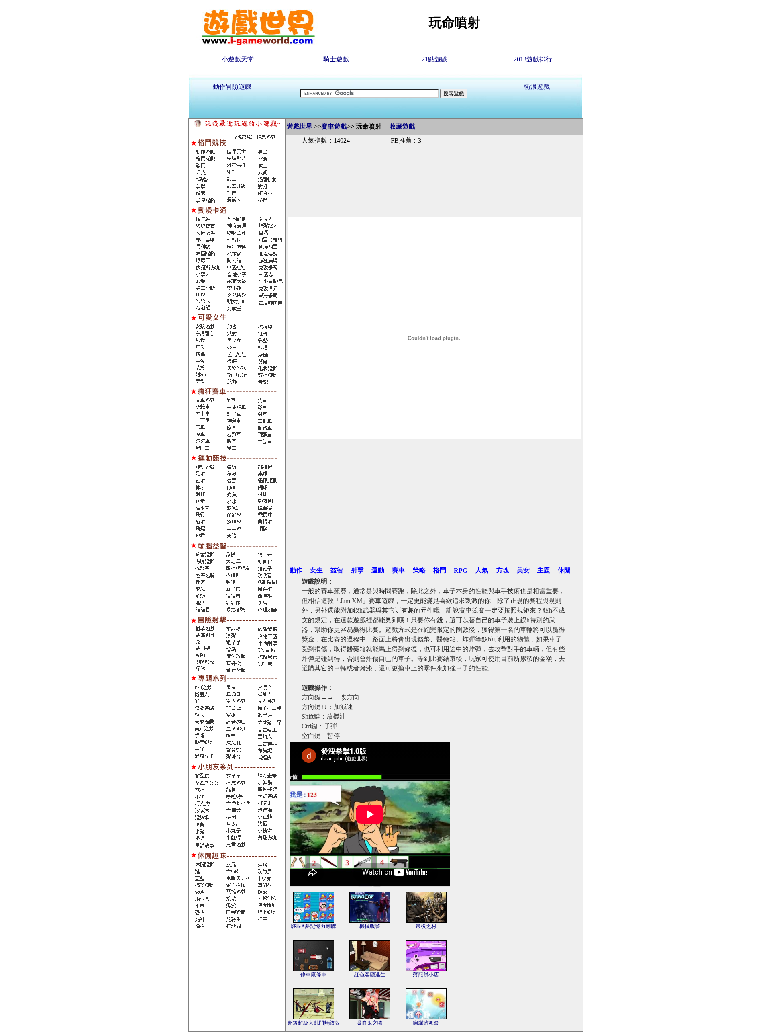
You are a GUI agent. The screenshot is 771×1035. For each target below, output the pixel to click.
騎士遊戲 (336, 59)
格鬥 (439, 570)
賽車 (398, 570)
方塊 (502, 570)
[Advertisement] (434, 172)
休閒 (564, 570)
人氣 (481, 570)
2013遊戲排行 (533, 59)
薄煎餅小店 (426, 974)
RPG (460, 570)
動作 (296, 570)
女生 (316, 570)
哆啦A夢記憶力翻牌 (313, 926)
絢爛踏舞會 (426, 1023)
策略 (419, 570)
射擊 (357, 570)
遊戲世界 (299, 126)
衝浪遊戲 (537, 86)
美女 (523, 570)
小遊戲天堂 (238, 59)
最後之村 (426, 926)
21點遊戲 (434, 59)
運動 (377, 570)
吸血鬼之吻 (370, 1023)
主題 (543, 570)
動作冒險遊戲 (232, 86)
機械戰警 (369, 926)
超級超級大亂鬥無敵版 (314, 1023)
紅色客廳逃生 (370, 974)
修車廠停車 (313, 974)
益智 (336, 570)
